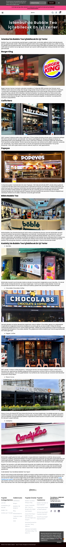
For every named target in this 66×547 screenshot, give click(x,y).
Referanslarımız (17, 513)
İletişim (15, 503)
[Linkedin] (59, 511)
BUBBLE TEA (4, 510)
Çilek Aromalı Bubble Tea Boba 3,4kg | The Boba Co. (31, 531)
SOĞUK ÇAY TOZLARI (7, 513)
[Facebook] (51, 511)
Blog (14, 511)
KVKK (14, 521)
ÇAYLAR (3, 503)
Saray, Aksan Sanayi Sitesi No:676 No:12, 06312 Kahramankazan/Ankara (57, 505)
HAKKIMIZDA (16, 500)
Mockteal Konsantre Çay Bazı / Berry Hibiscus (30, 524)
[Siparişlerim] (56, 13)
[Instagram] (55, 511)
